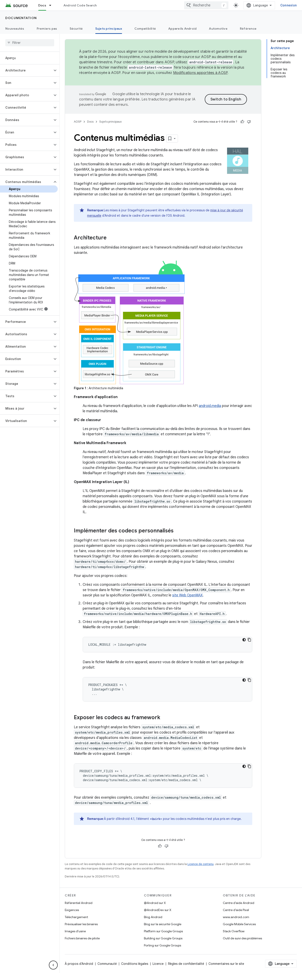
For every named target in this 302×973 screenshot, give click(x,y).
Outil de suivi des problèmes (242, 938)
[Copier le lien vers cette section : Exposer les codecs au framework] (164, 718)
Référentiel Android (78, 903)
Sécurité (76, 29)
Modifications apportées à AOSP (200, 73)
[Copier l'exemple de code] (249, 639)
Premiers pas (47, 29)
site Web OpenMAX (187, 595)
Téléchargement (76, 917)
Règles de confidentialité (186, 963)
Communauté (107, 963)
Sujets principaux (108, 29)
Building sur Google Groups (163, 938)
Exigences (72, 910)
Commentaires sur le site (226, 963)
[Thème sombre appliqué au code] (244, 639)
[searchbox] (29, 42)
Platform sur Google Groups (163, 931)
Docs (42, 5)
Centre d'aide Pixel (236, 910)
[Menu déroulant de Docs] (52, 5)
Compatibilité (145, 29)
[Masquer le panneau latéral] (53, 965)
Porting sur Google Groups (162, 945)
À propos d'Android (79, 963)
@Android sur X (155, 903)
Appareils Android (182, 29)
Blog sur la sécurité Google (162, 924)
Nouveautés (14, 29)
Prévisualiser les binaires (81, 924)
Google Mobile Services (239, 924)
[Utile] (242, 121)
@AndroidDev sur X (157, 910)
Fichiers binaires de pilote (82, 938)
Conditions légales (134, 963)
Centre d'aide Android (238, 903)
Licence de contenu (200, 864)
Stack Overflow (234, 931)
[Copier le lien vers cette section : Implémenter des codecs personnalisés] (178, 531)
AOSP (77, 121)
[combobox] (206, 5)
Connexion (288, 5)
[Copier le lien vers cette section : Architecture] (111, 238)
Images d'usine (75, 931)
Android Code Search (80, 5)
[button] (26, 70)
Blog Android (153, 917)
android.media (210, 406)
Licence (158, 963)
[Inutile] (249, 121)
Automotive (218, 29)
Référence (248, 29)
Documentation (21, 18)
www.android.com (236, 917)
